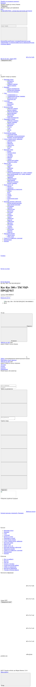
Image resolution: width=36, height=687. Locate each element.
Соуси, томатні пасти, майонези (13, 139)
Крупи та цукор (8, 107)
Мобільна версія (30, 511)
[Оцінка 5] (14, 482)
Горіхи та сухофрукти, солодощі (13, 238)
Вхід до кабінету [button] (8, 559)
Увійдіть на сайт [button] (5, 342)
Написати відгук (5, 298)
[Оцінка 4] (14, 469)
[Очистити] (14, 33)
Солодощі (7, 101)
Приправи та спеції (9, 119)
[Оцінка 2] (14, 442)
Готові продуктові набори (11, 565)
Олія (5, 93)
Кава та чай (7, 163)
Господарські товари (10, 133)
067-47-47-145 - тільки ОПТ (8, 58)
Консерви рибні (8, 149)
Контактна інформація (23, 42)
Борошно (6, 87)
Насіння (6, 241)
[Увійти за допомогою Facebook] (14, 396)
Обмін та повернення (11, 42)
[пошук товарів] (14, 18)
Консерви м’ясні (8, 79)
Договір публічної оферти (11, 570)
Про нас (7, 41)
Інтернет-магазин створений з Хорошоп (12, 513)
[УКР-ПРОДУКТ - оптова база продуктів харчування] (8, 497)
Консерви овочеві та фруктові (12, 201)
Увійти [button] (3, 358)
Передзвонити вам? (6, 60)
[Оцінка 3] (14, 455)
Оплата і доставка (15, 41)
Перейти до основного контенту (10, 1)
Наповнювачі (8, 239)
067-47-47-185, (30, 57)
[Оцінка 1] (14, 428)
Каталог (3, 41)
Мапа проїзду (4, 672)
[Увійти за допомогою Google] (14, 410)
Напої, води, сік (8, 185)
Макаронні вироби (9, 233)
